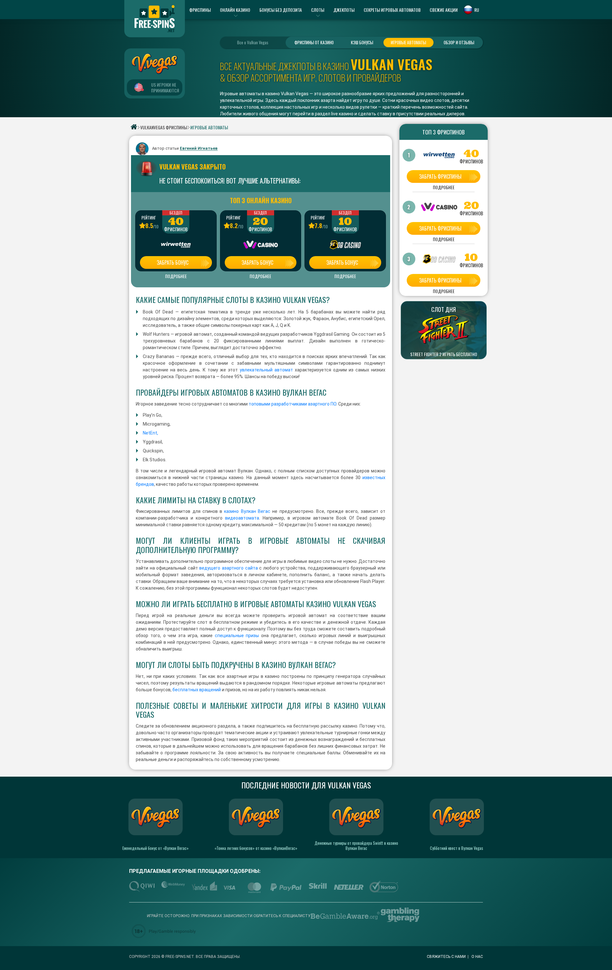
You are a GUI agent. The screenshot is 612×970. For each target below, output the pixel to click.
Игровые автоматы (408, 42)
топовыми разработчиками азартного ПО (292, 403)
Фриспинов (176, 229)
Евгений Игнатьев (199, 148)
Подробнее (176, 276)
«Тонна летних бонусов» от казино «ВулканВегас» (256, 848)
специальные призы (237, 635)
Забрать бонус (172, 262)
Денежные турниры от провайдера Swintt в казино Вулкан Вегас (356, 845)
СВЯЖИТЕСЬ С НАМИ (446, 956)
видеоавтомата (242, 518)
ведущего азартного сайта (228, 568)
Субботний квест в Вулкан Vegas (456, 848)
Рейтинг (149, 217)
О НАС (477, 956)
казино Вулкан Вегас (247, 511)
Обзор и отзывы (459, 42)
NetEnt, (150, 432)
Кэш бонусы (362, 42)
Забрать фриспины (440, 176)
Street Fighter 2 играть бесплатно (443, 354)
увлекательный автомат (266, 369)
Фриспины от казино (314, 42)
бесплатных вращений (196, 689)
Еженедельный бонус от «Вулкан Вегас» (155, 848)
